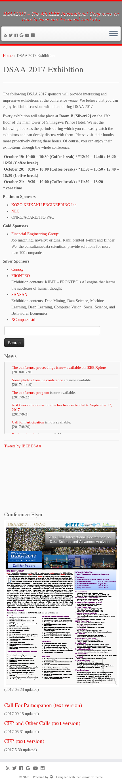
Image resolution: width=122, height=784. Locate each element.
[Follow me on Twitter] (11, 35)
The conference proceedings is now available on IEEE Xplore (59, 367)
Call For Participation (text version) (43, 705)
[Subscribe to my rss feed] (6, 35)
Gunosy (17, 269)
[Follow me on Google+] (22, 35)
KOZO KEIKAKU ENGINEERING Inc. (44, 205)
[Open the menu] (113, 34)
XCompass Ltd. (23, 320)
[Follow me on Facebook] (17, 35)
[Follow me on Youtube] (28, 35)
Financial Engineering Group (34, 234)
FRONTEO (20, 276)
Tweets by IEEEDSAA (22, 446)
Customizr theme (92, 777)
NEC (15, 211)
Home (7, 56)
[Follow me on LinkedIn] (33, 35)
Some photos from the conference (37, 380)
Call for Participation (28, 422)
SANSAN (19, 294)
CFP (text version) (24, 740)
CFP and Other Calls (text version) (42, 722)
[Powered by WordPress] (51, 776)
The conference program (30, 392)
